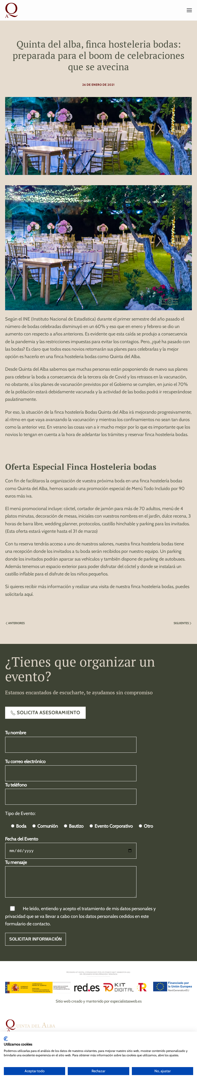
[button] (189, 10)
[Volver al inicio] (12, 10)
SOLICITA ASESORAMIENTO (48, 712)
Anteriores (16, 623)
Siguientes (181, 623)
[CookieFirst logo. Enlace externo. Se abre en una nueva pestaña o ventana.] (6, 1038)
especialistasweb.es (126, 1001)
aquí (28, 594)
